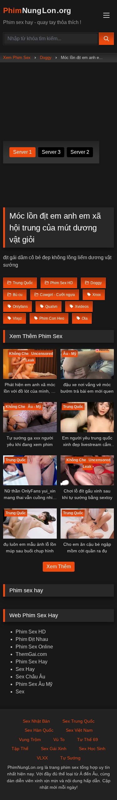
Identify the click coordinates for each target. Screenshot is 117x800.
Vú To (59, 739)
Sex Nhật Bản (36, 721)
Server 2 (80, 152)
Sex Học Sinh (92, 748)
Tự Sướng (70, 757)
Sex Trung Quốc (78, 721)
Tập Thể (20, 748)
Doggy (45, 57)
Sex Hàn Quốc (39, 730)
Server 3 (51, 152)
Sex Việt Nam (79, 730)
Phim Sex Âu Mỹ (34, 684)
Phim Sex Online (34, 646)
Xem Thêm (58, 566)
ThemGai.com (31, 654)
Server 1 (22, 152)
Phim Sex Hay (31, 661)
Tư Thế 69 (87, 739)
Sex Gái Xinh (53, 748)
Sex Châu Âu (30, 676)
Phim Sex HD (31, 631)
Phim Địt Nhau (32, 639)
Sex (20, 691)
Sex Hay (25, 669)
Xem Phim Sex (17, 57)
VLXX (42, 757)
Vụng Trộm (30, 739)
